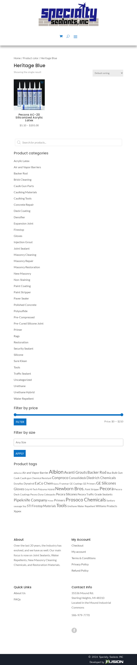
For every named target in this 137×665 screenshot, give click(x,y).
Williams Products (106, 506)
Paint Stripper (22, 292)
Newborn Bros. (69, 488)
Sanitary (110, 500)
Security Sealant (23, 348)
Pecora (107, 488)
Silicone (18, 354)
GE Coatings (76, 483)
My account (79, 551)
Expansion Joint (23, 223)
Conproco (60, 477)
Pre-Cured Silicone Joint (29, 323)
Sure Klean (20, 361)
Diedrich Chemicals (101, 478)
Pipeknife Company (30, 500)
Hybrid (51, 489)
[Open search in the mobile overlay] (68, 142)
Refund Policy (80, 570)
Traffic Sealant (22, 373)
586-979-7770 (81, 615)
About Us (20, 593)
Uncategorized (23, 379)
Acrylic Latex (21, 161)
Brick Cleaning (22, 179)
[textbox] (69, 442)
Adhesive (18, 473)
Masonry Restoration (27, 267)
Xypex (17, 511)
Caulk (17, 478)
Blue (109, 472)
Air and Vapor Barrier (35, 472)
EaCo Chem (44, 483)
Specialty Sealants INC (111, 656)
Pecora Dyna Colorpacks (42, 494)
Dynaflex (18, 483)
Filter (20, 422)
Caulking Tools (23, 198)
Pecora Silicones (66, 494)
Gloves (18, 235)
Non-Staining (22, 279)
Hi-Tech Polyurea (38, 489)
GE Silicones (106, 483)
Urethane (20, 386)
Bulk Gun (117, 472)
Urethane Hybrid (24, 392)
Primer (18, 329)
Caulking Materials (25, 192)
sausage (18, 506)
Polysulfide (20, 311)
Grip (27, 489)
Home (17, 58)
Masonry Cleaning (25, 254)
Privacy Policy (80, 564)
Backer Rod (21, 173)
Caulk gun (25, 478)
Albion (56, 472)
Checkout (77, 545)
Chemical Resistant (41, 478)
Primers (59, 500)
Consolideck (77, 478)
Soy (24, 506)
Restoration (21, 342)
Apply (20, 453)
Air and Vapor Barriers (27, 167)
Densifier (19, 217)
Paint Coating (22, 286)
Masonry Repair (23, 261)
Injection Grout (23, 242)
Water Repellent (24, 398)
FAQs (17, 599)
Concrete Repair (24, 204)
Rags (17, 336)
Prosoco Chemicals (86, 499)
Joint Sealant (22, 248)
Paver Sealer (21, 298)
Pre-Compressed (24, 317)
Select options (42, 82)
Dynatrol (29, 483)
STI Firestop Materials (41, 506)
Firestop (19, 229)
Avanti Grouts (75, 472)
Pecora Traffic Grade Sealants (95, 494)
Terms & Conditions (84, 558)
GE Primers (89, 483)
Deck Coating (22, 210)
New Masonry (22, 273)
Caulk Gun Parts (24, 186)
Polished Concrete (25, 304)
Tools (17, 367)
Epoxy (56, 484)
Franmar (64, 483)
